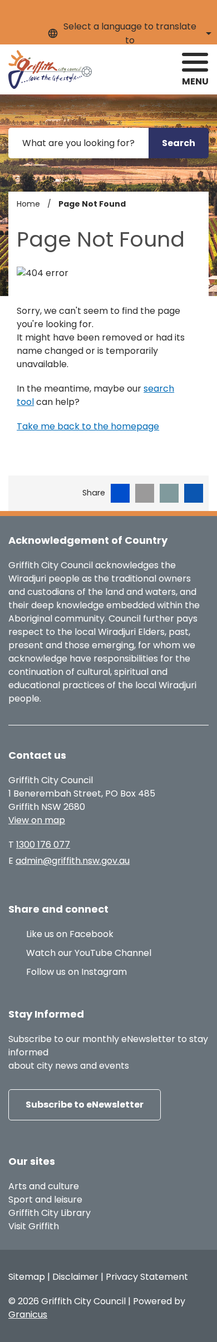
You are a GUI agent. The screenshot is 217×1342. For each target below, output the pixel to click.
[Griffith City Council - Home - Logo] (50, 69)
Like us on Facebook (70, 934)
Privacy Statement (147, 1276)
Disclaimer (75, 1276)
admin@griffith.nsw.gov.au (73, 860)
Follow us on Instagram (76, 971)
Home (28, 203)
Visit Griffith (33, 1226)
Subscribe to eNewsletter (85, 1104)
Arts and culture (43, 1186)
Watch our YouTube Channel (88, 953)
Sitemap (26, 1276)
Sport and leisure (45, 1199)
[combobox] (128, 33)
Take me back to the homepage (88, 426)
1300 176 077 (43, 844)
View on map (36, 820)
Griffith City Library (49, 1212)
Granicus (27, 1314)
